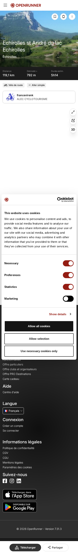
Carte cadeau (11, 378)
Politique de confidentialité (18, 448)
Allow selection (39, 338)
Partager (57, 547)
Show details (57, 314)
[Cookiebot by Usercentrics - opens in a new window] (57, 199)
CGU (5, 457)
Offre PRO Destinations (17, 373)
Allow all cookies (39, 326)
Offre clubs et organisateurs (20, 369)
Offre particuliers (13, 364)
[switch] (68, 275)
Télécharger (28, 547)
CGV (5, 452)
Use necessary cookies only (39, 351)
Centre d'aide (11, 392)
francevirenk (25, 95)
